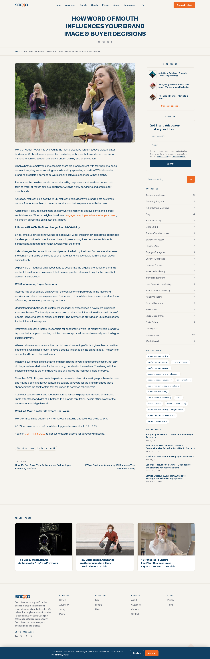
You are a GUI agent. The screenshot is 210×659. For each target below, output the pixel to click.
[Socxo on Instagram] (31, 636)
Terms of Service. (179, 156)
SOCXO (179, 398)
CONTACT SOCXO (35, 433)
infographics (184, 380)
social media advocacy (160, 380)
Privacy (170, 600)
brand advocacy (180, 362)
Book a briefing (184, 5)
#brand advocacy (25, 448)
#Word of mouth (47, 448)
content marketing (176, 404)
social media (154, 404)
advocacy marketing (158, 356)
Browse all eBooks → (170, 106)
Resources (130, 5)
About (116, 5)
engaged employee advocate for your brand (91, 215)
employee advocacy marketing (163, 386)
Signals (83, 5)
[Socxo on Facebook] (26, 636)
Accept (152, 653)
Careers (135, 609)
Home (58, 5)
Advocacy (70, 5)
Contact (135, 614)
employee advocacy (157, 362)
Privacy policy (162, 156)
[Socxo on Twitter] (21, 636)
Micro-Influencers (157, 421)
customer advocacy (157, 392)
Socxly (94, 5)
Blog (97, 600)
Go (191, 179)
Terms (170, 605)
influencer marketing (159, 398)
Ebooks (98, 605)
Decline (137, 653)
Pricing (105, 5)
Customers (136, 605)
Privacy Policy (62, 654)
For (144, 5)
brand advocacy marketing (161, 415)
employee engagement (158, 368)
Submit (170, 163)
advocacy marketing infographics (165, 410)
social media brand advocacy (163, 374)
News (97, 609)
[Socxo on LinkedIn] (16, 636)
